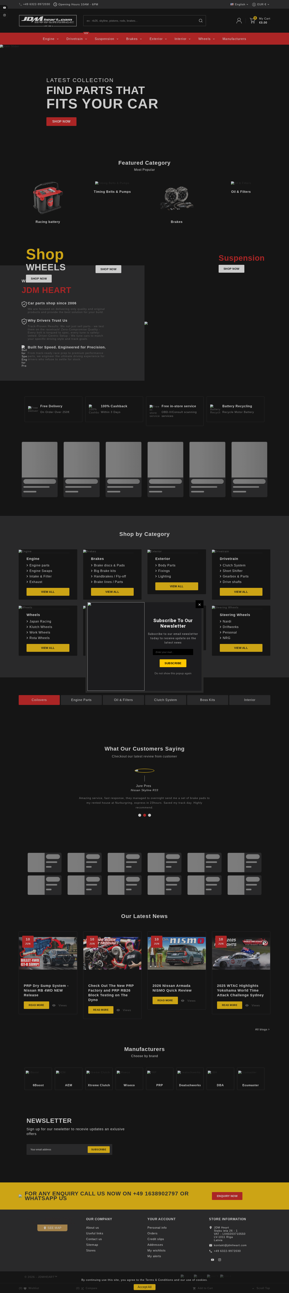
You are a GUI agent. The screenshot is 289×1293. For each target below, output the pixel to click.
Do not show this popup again (173, 673)
